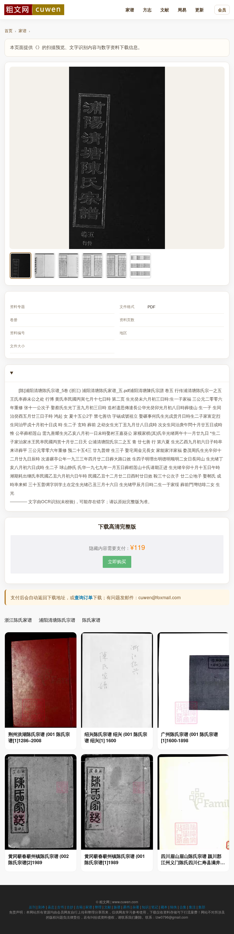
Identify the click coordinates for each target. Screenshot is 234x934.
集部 (201, 906)
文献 (164, 10)
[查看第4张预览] (92, 265)
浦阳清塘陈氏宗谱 (57, 620)
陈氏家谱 (91, 620)
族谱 (117, 906)
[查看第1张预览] (20, 265)
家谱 (130, 10)
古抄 (69, 906)
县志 (51, 906)
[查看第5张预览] (116, 265)
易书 (126, 906)
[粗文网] (34, 9)
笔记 (154, 906)
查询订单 (83, 597)
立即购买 (117, 561)
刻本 (41, 906)
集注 (192, 906)
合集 (182, 906)
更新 (199, 10)
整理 (98, 906)
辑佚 (173, 906)
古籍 (79, 906)
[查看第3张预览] (68, 265)
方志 (147, 10)
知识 (145, 906)
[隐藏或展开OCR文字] (117, 373)
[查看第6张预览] (140, 265)
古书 (60, 906)
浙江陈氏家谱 (18, 620)
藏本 (164, 906)
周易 (182, 10)
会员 (222, 10)
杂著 (135, 906)
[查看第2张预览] (44, 265)
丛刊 (32, 906)
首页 (9, 30)
